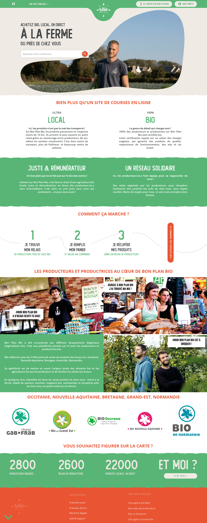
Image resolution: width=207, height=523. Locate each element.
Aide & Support (77, 518)
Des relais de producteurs (142, 508)
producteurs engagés (21, 473)
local (57, 120)
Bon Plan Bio (77, 494)
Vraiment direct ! (78, 508)
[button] (39, 4)
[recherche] (85, 54)
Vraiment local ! (77, 502)
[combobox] (52, 54)
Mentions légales (78, 513)
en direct (130, 473)
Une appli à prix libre (139, 502)
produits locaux (114, 473)
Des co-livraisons (137, 513)
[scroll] (8, 516)
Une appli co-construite (140, 519)
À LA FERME (47, 34)
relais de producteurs (70, 473)
